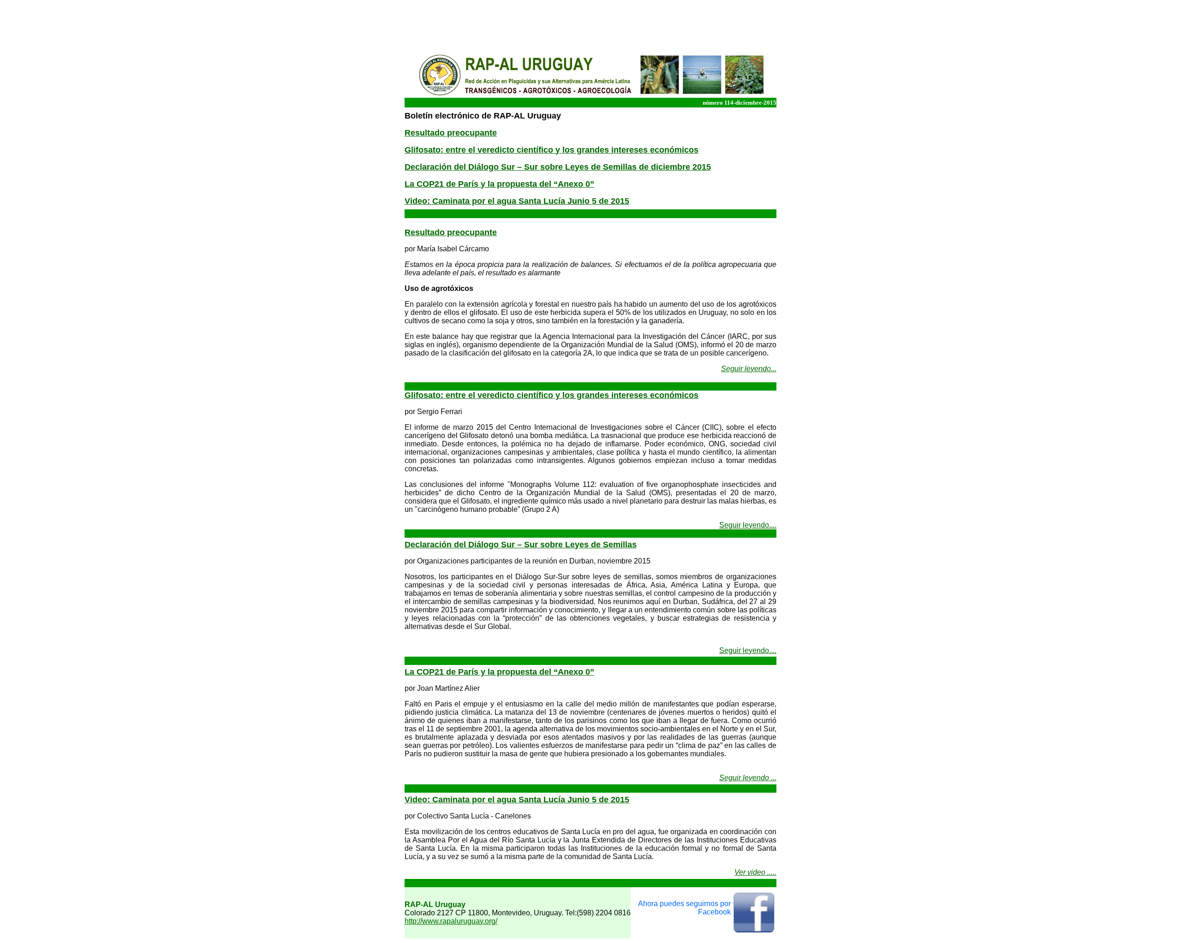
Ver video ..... (755, 872)
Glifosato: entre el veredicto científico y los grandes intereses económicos (551, 149)
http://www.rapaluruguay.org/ (451, 921)
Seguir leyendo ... (747, 778)
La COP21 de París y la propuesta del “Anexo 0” (499, 671)
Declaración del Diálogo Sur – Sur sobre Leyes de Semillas (521, 544)
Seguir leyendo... (748, 369)
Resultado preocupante (451, 132)
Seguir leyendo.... (747, 525)
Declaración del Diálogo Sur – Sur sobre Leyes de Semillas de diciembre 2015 (558, 167)
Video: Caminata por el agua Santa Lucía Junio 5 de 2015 (517, 201)
